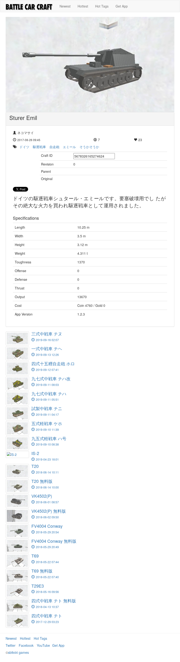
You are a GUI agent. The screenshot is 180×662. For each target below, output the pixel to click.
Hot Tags (102, 6)
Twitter (10, 645)
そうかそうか (89, 146)
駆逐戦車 (39, 146)
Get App (122, 6)
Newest (65, 6)
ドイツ (24, 146)
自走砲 (54, 146)
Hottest (83, 6)
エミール (69, 146)
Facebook (26, 645)
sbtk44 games (18, 652)
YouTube (43, 645)
